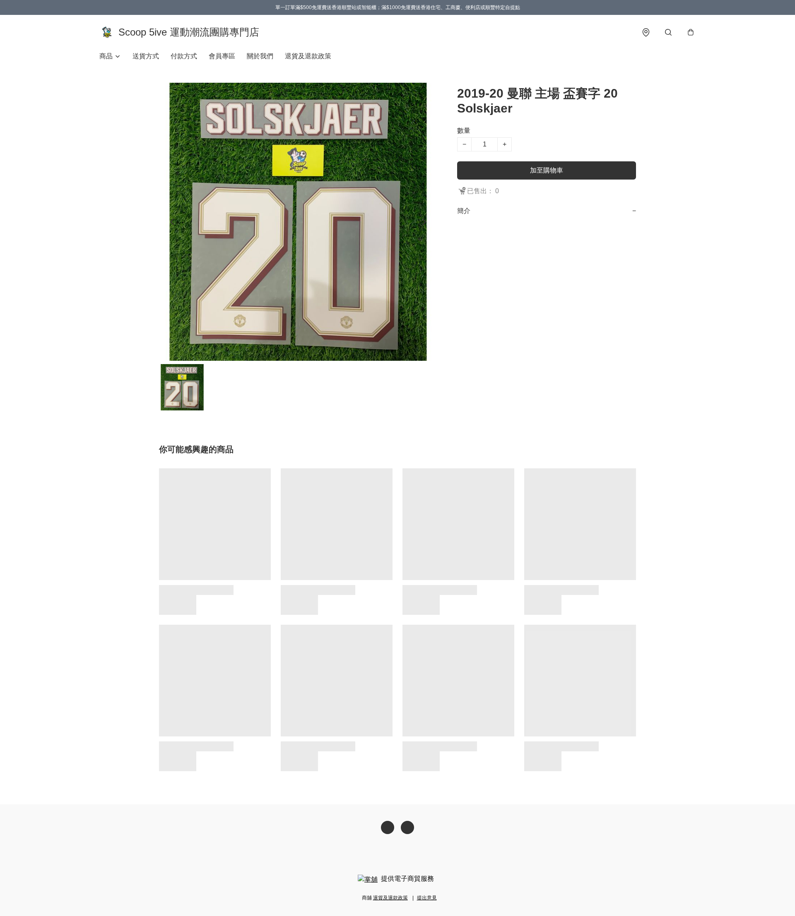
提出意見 (427, 898)
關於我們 (260, 56)
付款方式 (184, 56)
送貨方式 (145, 56)
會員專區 (222, 56)
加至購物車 (546, 170)
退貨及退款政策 (308, 56)
